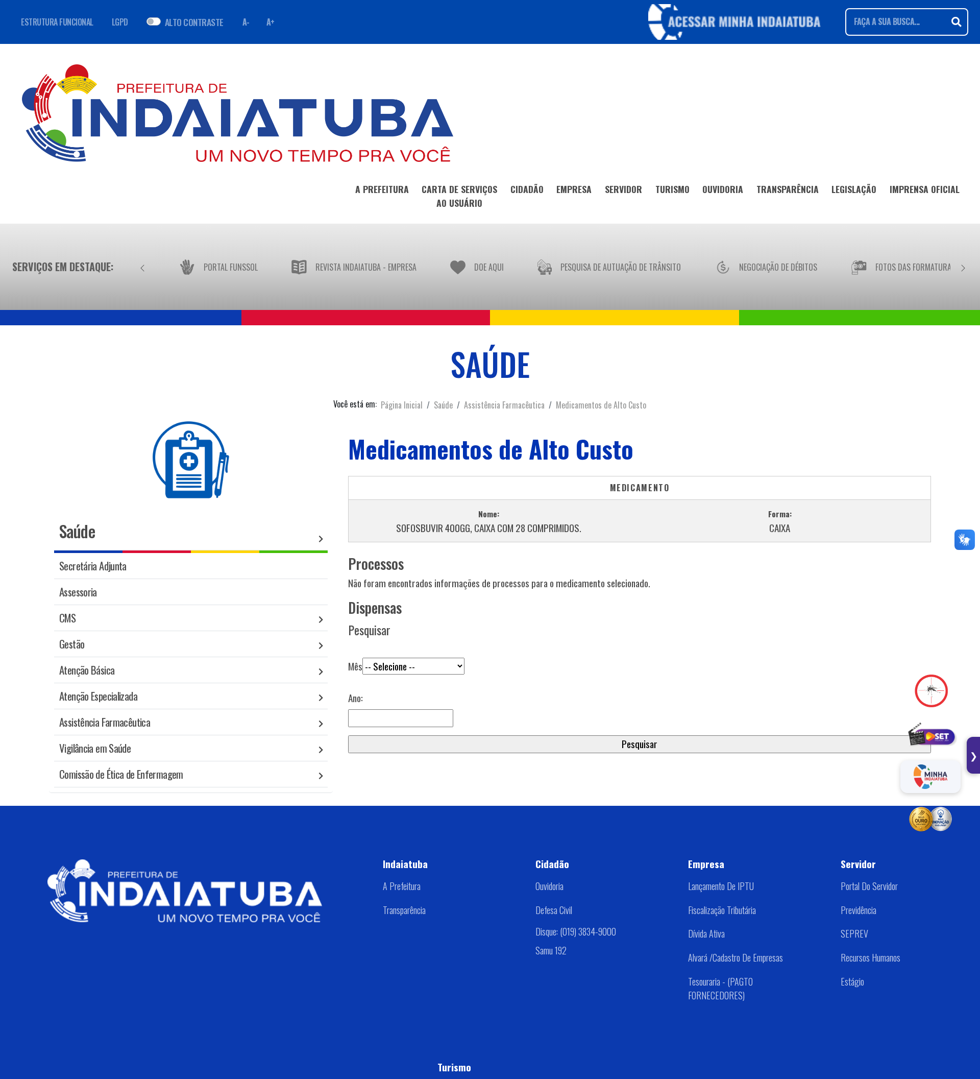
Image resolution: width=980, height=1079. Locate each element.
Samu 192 (551, 950)
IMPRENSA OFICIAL (925, 189)
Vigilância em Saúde (95, 748)
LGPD (120, 22)
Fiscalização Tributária (722, 910)
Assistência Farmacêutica (504, 405)
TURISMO (672, 189)
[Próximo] (963, 266)
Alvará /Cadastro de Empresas (735, 957)
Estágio (852, 981)
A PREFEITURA (382, 189)
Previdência (858, 910)
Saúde (443, 405)
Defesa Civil (553, 910)
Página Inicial (402, 405)
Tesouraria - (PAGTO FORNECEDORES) (720, 988)
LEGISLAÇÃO (853, 189)
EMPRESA (574, 189)
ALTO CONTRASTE (194, 22)
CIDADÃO (527, 189)
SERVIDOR (623, 189)
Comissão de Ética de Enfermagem (121, 774)
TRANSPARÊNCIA (787, 189)
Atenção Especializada (98, 696)
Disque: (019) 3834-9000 (575, 931)
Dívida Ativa (706, 933)
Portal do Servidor (869, 886)
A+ (270, 22)
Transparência (404, 910)
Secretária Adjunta (93, 565)
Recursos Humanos (870, 957)
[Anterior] (142, 266)
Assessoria (78, 592)
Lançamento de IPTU (721, 886)
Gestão (71, 644)
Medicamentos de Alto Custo (601, 405)
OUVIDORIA (722, 189)
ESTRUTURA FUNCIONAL (57, 22)
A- (246, 22)
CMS (67, 618)
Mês (355, 666)
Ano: (355, 698)
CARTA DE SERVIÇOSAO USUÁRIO (459, 195)
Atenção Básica (86, 670)
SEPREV (854, 933)
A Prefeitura (402, 886)
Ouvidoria (549, 886)
